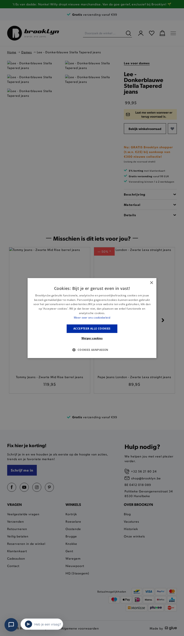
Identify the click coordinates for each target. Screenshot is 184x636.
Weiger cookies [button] (92, 338)
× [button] (151, 283)
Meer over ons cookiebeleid (92, 317)
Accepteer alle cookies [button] (92, 328)
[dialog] (92, 318)
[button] (92, 349)
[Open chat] (11, 625)
